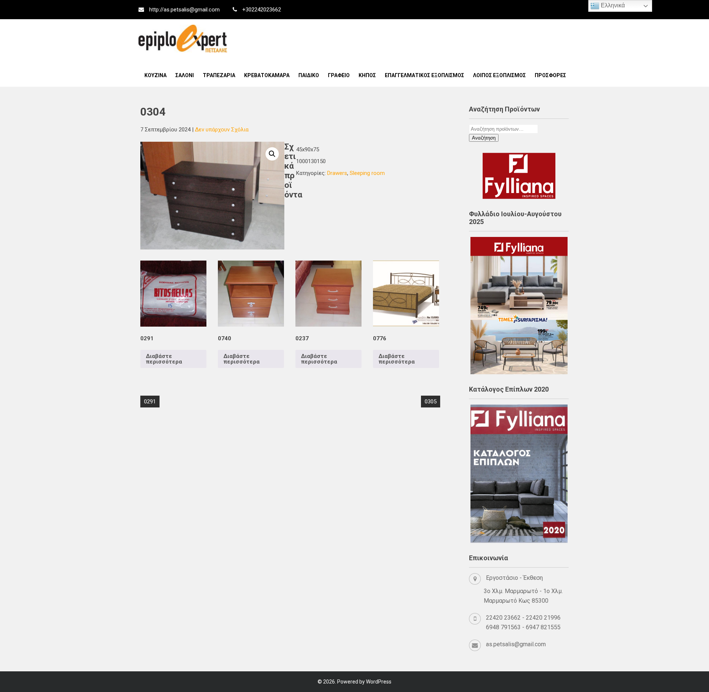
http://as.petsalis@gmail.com (184, 9)
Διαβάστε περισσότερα (164, 359)
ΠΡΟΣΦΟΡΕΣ (550, 75)
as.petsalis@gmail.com (516, 644)
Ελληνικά (612, 5)
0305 (430, 401)
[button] (272, 154)
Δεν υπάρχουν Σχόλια (222, 129)
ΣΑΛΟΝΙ (184, 75)
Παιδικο (308, 75)
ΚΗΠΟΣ (367, 75)
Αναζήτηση (484, 138)
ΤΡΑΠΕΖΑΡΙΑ (219, 75)
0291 (150, 401)
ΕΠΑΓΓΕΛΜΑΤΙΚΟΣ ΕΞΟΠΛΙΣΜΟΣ (424, 75)
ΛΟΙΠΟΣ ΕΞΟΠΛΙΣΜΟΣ (499, 75)
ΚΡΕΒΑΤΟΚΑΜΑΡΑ (267, 75)
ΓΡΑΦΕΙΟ (339, 75)
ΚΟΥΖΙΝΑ (155, 75)
